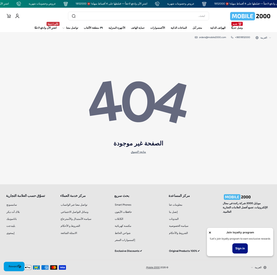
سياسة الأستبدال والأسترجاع (76, 219)
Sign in (240, 248)
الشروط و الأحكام (70, 226)
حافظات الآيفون (123, 212)
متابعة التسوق (138, 151)
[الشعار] (250, 16)
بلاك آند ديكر (13, 212)
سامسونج (11, 204)
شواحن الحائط (123, 233)
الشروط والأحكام (178, 233)
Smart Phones (123, 204)
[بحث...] (74, 16)
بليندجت (10, 226)
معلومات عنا (175, 204)
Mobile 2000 (153, 267)
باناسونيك (11, 219)
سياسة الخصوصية (178, 226)
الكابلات (119, 219)
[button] (8, 16)
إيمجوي (10, 233)
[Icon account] (17, 16)
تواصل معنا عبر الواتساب (74, 204)
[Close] (210, 232)
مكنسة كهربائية (123, 226)
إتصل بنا (173, 212)
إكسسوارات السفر (125, 240)
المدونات (174, 219)
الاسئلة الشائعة (69, 233)
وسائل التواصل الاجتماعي (74, 212)
